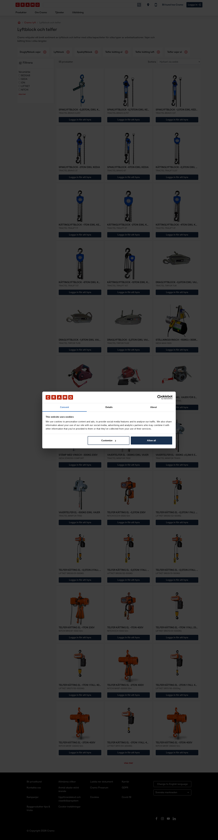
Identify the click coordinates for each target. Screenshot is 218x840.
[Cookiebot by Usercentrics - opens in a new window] (159, 397)
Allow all (151, 440)
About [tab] (153, 407)
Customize (106, 440)
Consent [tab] (64, 407)
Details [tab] (109, 407)
